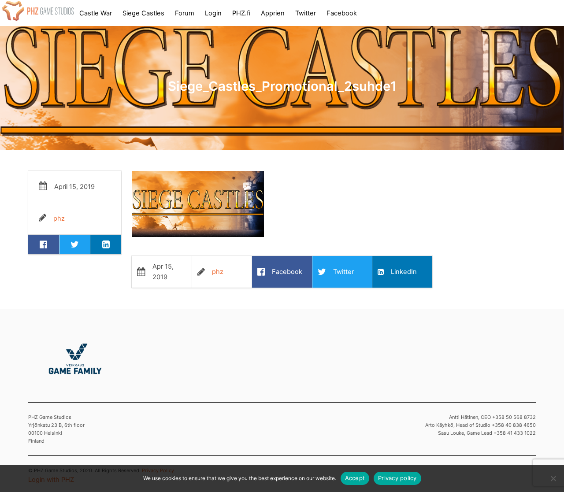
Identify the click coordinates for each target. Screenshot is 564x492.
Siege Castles (143, 13)
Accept (355, 477)
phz (59, 218)
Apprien (273, 13)
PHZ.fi (241, 13)
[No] (553, 478)
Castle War (95, 13)
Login (213, 13)
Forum (184, 13)
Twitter (305, 13)
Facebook (342, 13)
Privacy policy (397, 477)
